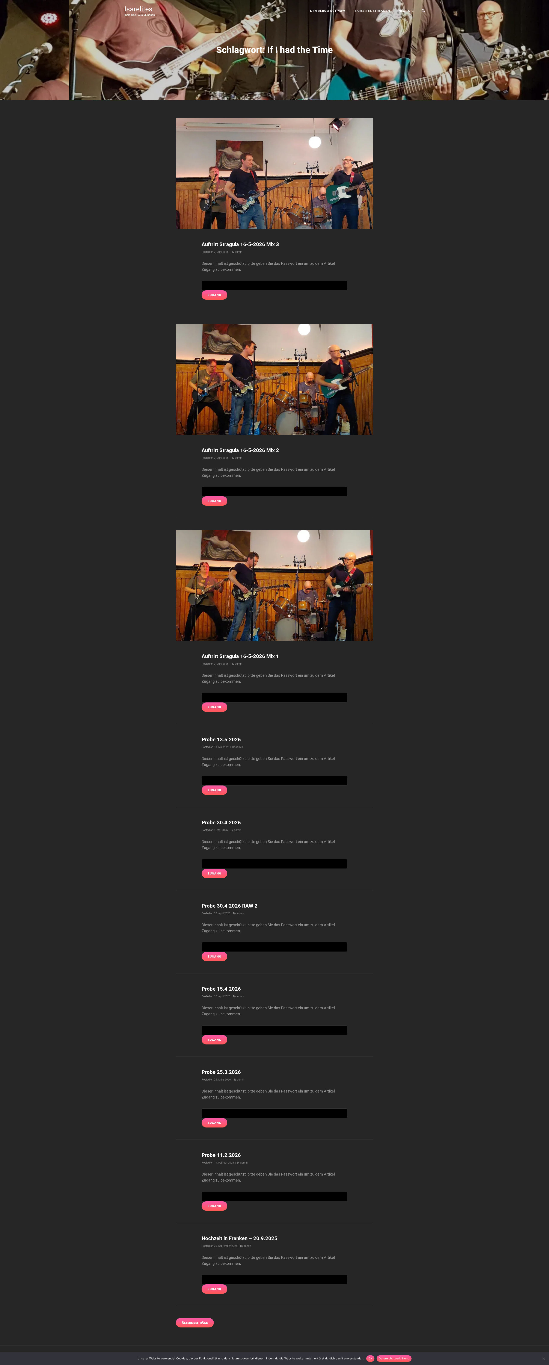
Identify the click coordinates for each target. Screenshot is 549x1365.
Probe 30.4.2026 (221, 823)
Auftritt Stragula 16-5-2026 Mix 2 (240, 450)
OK (370, 1358)
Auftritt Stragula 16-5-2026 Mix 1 (240, 656)
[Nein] (543, 1358)
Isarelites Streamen (372, 10)
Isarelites (138, 9)
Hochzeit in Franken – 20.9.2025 (239, 1238)
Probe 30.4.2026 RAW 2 (230, 906)
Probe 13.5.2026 (221, 740)
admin (238, 251)
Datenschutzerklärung (394, 1358)
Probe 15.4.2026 (221, 989)
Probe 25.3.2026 (221, 1072)
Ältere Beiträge (195, 1322)
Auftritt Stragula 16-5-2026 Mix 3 (240, 244)
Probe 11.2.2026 (221, 1155)
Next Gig (406, 10)
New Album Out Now (327, 10)
